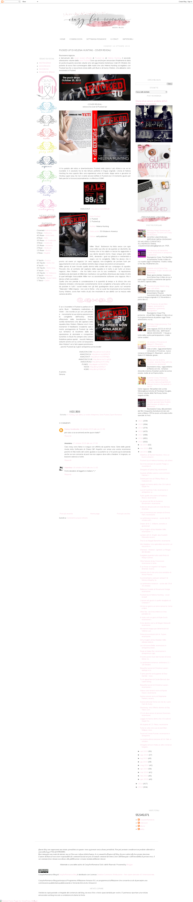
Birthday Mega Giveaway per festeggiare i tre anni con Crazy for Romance (159, 232)
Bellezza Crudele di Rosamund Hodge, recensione (155, 590)
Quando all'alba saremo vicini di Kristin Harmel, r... (155, 474)
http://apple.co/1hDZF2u (98, 364)
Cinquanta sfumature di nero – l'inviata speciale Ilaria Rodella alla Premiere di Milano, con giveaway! (159, 403)
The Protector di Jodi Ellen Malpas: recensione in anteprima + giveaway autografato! (157, 307)
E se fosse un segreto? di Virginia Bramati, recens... (153, 567)
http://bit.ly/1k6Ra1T (98, 367)
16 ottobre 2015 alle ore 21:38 (92, 429)
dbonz (142, 826)
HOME (62, 39)
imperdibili (128, 39)
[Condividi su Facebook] (77, 411)
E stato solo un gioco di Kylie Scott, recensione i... (154, 618)
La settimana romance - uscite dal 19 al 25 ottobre (156, 584)
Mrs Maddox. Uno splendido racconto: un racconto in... (156, 545)
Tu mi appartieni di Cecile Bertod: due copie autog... (155, 680)
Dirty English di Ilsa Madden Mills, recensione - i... (153, 530)
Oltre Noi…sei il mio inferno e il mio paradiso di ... (153, 613)
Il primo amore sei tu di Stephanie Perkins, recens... (153, 697)
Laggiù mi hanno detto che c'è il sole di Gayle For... (155, 485)
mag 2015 (144, 765)
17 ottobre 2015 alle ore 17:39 (85, 443)
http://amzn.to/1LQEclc (101, 352)
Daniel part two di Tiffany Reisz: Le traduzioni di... (154, 479)
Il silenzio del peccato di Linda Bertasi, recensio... (155, 508)
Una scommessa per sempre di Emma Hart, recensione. (155, 513)
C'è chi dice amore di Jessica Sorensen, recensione (155, 714)
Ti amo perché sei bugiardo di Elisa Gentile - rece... (153, 675)
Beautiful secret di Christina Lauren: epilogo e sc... (154, 669)
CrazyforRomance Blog (68, 874)
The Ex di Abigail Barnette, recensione (155, 541)
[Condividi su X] (75, 411)
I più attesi (79, 415)
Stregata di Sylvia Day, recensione (153, 469)
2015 (140, 442)
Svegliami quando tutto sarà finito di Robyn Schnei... (154, 556)
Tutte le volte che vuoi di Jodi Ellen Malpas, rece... (153, 729)
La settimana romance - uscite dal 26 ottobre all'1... (155, 519)
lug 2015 (144, 758)
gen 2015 (144, 779)
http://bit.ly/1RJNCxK (98, 369)
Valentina (68, 467)
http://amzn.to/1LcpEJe (102, 359)
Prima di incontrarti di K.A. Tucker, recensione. (153, 635)
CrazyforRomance (147, 820)
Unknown (144, 823)
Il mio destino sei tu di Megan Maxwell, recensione (155, 624)
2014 (140, 783)
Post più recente (66, 513)
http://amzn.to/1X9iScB (100, 209)
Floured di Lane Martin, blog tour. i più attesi (158, 287)
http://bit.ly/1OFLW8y (100, 362)
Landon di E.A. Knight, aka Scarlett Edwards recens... (153, 536)
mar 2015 (144, 772)
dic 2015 (144, 445)
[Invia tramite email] (70, 411)
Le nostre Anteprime (91, 415)
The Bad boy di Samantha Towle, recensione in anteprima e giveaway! (159, 252)
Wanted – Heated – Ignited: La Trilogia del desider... (155, 551)
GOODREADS (44, 66)
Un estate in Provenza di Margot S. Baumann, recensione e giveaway (157, 344)
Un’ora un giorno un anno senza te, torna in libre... (156, 607)
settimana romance (96, 39)
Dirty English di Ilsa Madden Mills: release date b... (153, 641)
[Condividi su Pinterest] (79, 411)
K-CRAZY (114, 39)
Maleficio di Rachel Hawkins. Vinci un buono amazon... (154, 456)
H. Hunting (70, 415)
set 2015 (144, 751)
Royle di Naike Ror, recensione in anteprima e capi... (153, 652)
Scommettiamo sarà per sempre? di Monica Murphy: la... (154, 579)
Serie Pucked (104, 415)
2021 (140, 421)
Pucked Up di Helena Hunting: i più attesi (156, 460)
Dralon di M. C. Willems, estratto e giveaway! (153, 525)
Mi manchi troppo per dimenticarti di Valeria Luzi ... (154, 629)
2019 (140, 428)
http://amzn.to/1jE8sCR (101, 354)
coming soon (75, 39)
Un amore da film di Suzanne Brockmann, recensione (151, 502)
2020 (140, 424)
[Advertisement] (95, 391)
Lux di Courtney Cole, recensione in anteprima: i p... (154, 491)
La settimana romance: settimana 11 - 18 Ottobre (155, 663)
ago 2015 (144, 755)
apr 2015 (144, 769)
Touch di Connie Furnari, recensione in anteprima (155, 734)
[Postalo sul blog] (73, 411)
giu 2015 (144, 762)
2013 (140, 787)
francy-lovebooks (71, 429)
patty (142, 829)
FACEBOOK (44, 69)
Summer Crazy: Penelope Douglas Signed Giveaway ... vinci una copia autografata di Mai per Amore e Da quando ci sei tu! (159, 382)
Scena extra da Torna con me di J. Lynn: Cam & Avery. (155, 703)
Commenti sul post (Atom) (77, 518)
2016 (140, 438)
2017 (140, 435)
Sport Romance (116, 415)
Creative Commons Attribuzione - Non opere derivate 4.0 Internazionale (125, 874)
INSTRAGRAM (45, 63)
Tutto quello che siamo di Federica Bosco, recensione (153, 496)
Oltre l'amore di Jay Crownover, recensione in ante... (152, 562)
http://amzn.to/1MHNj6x (100, 357)
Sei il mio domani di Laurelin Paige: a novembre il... (154, 465)
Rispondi (67, 436)
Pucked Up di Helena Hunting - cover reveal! (155, 596)
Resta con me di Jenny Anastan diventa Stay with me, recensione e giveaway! (159, 362)
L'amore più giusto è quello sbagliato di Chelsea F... (155, 601)
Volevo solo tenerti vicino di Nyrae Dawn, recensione (153, 691)
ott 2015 (144, 452)
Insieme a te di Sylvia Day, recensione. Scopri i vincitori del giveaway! (159, 270)
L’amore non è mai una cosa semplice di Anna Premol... (155, 573)
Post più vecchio (123, 513)
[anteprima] (154, 177)
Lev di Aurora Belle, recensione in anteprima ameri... (153, 646)
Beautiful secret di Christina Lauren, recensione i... (154, 686)
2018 (140, 431)
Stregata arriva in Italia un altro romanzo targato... (156, 746)
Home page (95, 513)
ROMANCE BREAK (47, 72)
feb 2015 (144, 776)
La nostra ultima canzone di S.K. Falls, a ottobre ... (155, 740)
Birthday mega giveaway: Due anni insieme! (159, 325)
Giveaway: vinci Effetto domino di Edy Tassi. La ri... (155, 708)
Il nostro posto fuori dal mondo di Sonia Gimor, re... (155, 658)
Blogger (130, 864)
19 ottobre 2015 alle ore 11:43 (85, 467)
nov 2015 (144, 448)
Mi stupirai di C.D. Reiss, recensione (154, 724)
